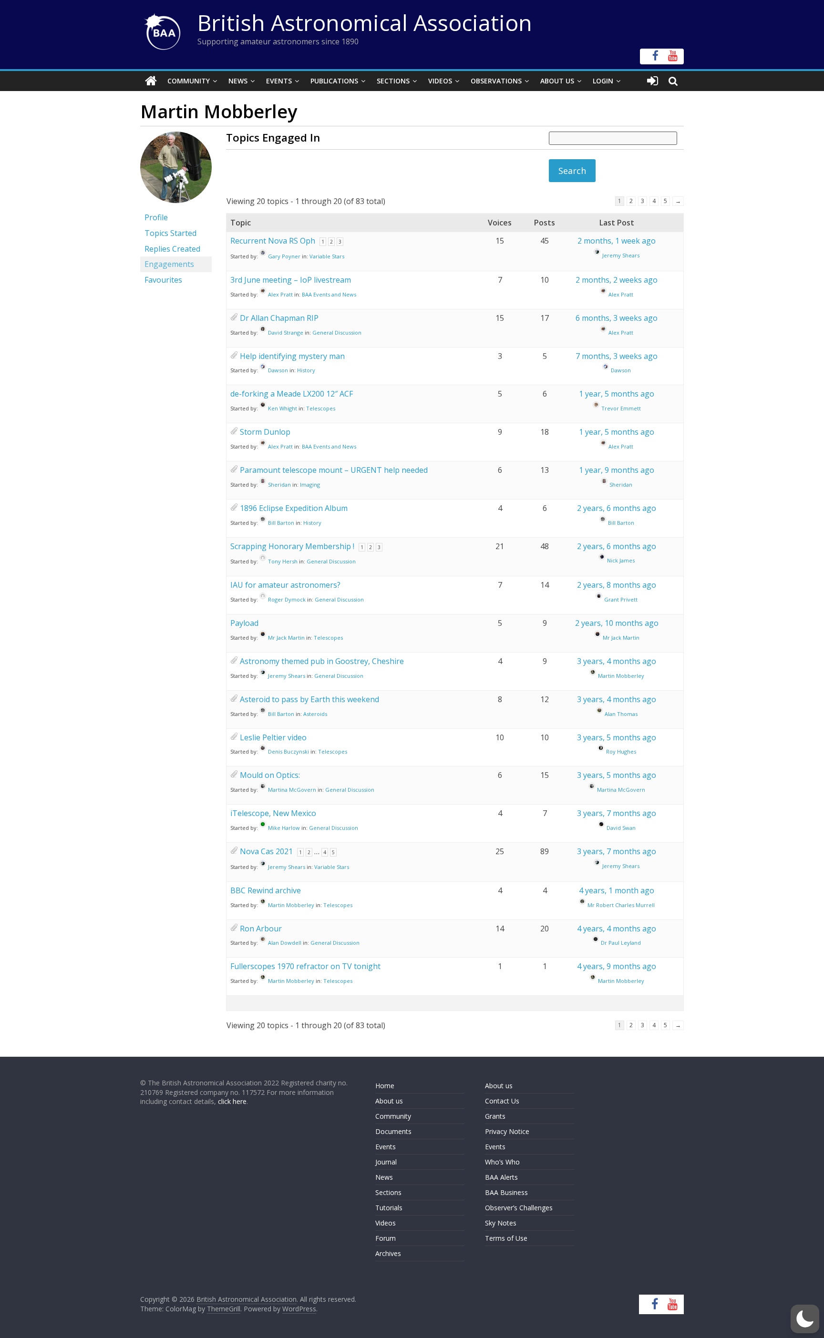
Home (384, 1085)
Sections (393, 80)
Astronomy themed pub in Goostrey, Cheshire (322, 661)
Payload (244, 623)
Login (603, 80)
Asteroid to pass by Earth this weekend (309, 699)
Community (188, 80)
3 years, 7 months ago (616, 813)
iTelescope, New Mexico (273, 813)
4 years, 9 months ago (616, 966)
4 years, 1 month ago (616, 890)
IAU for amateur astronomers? (285, 585)
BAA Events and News (329, 294)
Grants (495, 1116)
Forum (385, 1238)
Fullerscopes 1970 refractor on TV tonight (305, 966)
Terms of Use (506, 1238)
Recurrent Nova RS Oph (272, 240)
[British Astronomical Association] (151, 81)
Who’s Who (502, 1161)
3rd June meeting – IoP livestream (290, 280)
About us (389, 1100)
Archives (388, 1253)
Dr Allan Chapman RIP (279, 318)
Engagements (169, 264)
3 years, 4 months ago (616, 661)
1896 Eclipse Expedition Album (294, 508)
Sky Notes (500, 1222)
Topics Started (170, 233)
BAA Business (506, 1192)
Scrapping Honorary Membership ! (292, 546)
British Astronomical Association (364, 22)
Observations (496, 80)
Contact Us (502, 1100)
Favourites (163, 280)
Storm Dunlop (265, 432)
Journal (386, 1161)
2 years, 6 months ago (616, 508)
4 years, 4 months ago (616, 928)
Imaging (310, 484)
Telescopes (320, 408)
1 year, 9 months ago (616, 470)
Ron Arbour (261, 928)
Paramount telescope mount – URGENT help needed (334, 470)
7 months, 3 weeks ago (617, 356)
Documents (393, 1131)
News (237, 80)
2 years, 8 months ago (616, 585)
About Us (557, 80)
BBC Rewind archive (265, 890)
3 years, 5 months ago (616, 737)
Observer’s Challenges (519, 1207)
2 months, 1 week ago (616, 240)
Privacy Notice (507, 1131)
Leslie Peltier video (273, 737)
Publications (334, 80)
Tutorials (388, 1207)
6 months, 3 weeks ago (617, 318)
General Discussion (336, 332)
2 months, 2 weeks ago (617, 280)
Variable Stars (326, 256)
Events (279, 80)
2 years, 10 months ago (617, 623)
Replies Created (172, 249)
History (306, 370)
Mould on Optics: (270, 775)
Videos (440, 80)
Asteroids (315, 713)
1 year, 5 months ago (616, 393)
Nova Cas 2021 (266, 851)
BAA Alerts (501, 1177)
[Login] (652, 81)
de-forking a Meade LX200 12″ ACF (291, 393)
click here (232, 1101)
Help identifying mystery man (292, 356)
